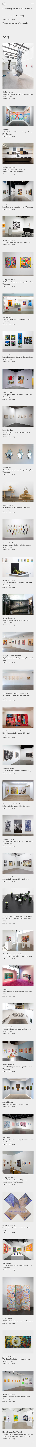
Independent (24, 23)
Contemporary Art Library (17, 9)
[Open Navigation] (32, 3)
